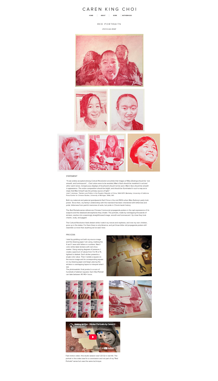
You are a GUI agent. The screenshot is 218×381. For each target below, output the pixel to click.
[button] (115, 15)
